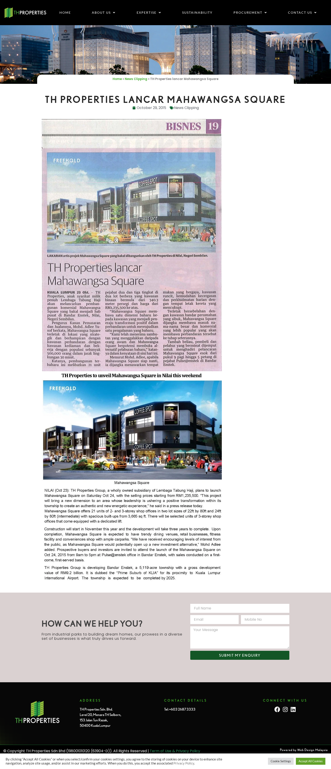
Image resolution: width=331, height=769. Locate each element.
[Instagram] (285, 709)
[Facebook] (277, 709)
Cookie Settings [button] (281, 761)
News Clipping (136, 79)
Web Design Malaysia (312, 750)
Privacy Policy (183, 763)
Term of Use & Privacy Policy (175, 750)
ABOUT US (101, 12)
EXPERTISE (146, 12)
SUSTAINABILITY (197, 12)
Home (65, 12)
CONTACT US (300, 12)
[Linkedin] (293, 709)
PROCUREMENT (248, 12)
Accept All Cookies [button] (311, 761)
